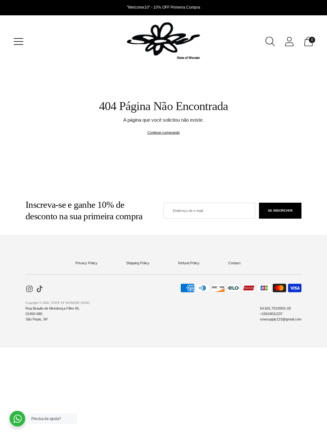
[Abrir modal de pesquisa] (270, 41)
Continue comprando (164, 132)
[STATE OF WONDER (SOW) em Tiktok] (39, 289)
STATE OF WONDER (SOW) (70, 302)
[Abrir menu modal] (18, 41)
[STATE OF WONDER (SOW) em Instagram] (29, 289)
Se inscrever (280, 210)
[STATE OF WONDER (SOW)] (163, 41)
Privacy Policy (86, 263)
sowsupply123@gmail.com (280, 319)
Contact (234, 263)
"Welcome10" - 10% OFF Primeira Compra (163, 7)
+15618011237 (271, 314)
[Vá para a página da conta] (289, 41)
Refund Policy (189, 263)
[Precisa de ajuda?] (17, 418)
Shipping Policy (137, 263)
